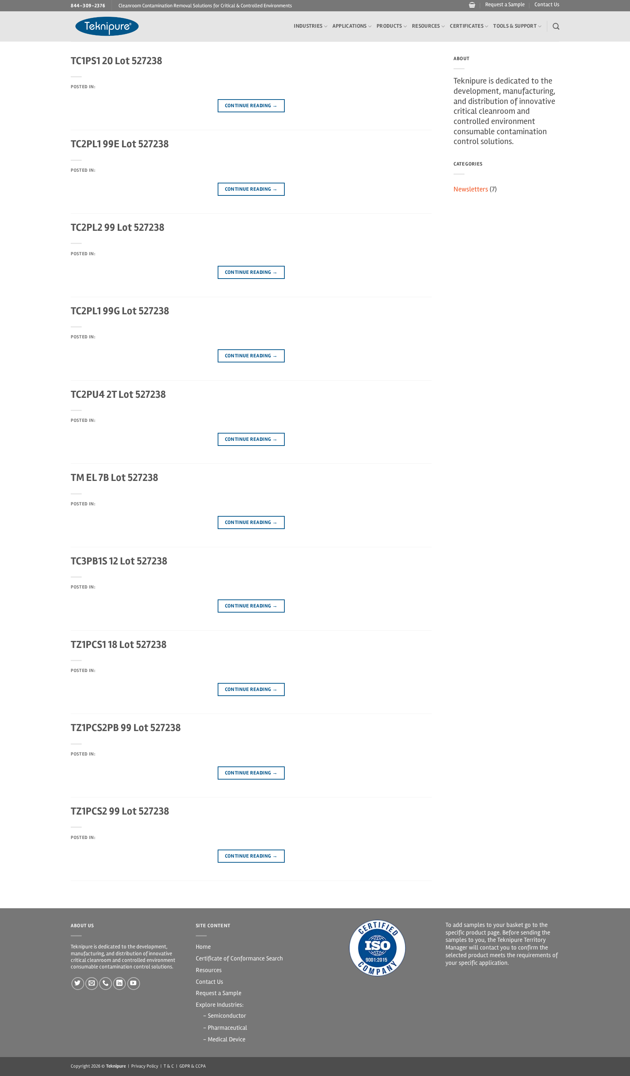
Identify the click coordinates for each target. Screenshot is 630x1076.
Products (389, 26)
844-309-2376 (88, 6)
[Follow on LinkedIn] (119, 983)
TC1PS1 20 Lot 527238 (116, 60)
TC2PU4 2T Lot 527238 (118, 394)
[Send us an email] (91, 983)
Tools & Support (515, 26)
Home (203, 947)
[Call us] (105, 983)
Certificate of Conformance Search (239, 958)
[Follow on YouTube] (133, 983)
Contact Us (546, 4)
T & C (169, 1066)
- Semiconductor (224, 1015)
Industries (308, 26)
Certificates (466, 26)
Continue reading (251, 105)
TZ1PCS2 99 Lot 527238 (120, 811)
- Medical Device (224, 1039)
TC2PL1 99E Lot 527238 (120, 143)
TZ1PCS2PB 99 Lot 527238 (126, 727)
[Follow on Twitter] (77, 983)
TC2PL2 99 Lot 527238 (117, 227)
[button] (471, 5)
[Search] (556, 26)
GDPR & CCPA (192, 1066)
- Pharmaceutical (225, 1028)
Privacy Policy (144, 1066)
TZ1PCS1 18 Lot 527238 (119, 644)
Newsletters (471, 189)
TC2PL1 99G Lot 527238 (120, 310)
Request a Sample (505, 4)
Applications (349, 26)
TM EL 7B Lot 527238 (114, 477)
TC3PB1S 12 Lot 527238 (119, 561)
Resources (426, 26)
